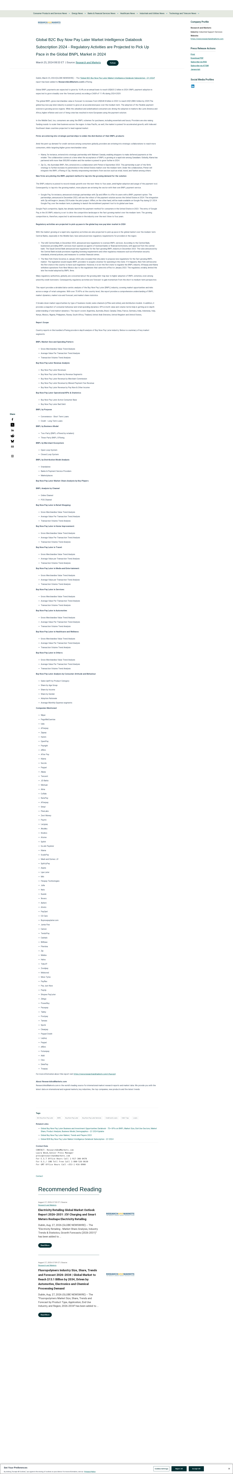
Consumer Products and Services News (50, 13)
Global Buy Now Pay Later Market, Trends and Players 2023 (66, 1135)
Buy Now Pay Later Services (91, 1118)
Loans (135, 1118)
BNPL (59, 1118)
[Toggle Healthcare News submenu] (137, 13)
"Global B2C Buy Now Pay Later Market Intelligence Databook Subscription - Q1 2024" (117, 78)
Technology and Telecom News (182, 13)
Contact (39, 1176)
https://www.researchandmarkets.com (207, 39)
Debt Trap (125, 1118)
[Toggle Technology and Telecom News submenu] (198, 13)
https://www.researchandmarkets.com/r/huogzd (95, 1074)
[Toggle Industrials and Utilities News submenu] (167, 13)
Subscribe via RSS (199, 62)
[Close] (229, 1468)
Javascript (195, 69)
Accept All (196, 1469)
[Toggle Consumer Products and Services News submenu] (69, 13)
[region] (116, 1469)
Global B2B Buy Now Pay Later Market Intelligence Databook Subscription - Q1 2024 (77, 1139)
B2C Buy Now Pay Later (45, 1118)
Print (193, 54)
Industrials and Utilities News (152, 13)
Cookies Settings (161, 1469)
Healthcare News (127, 13)
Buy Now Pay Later (71, 1118)
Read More (45, 1245)
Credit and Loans (111, 1118)
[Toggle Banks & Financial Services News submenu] (117, 13)
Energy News (77, 13)
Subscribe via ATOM (200, 66)
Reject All (179, 1469)
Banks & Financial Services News (101, 13)
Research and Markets (88, 62)
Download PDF (197, 58)
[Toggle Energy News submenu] (85, 13)
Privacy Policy (90, 1471)
